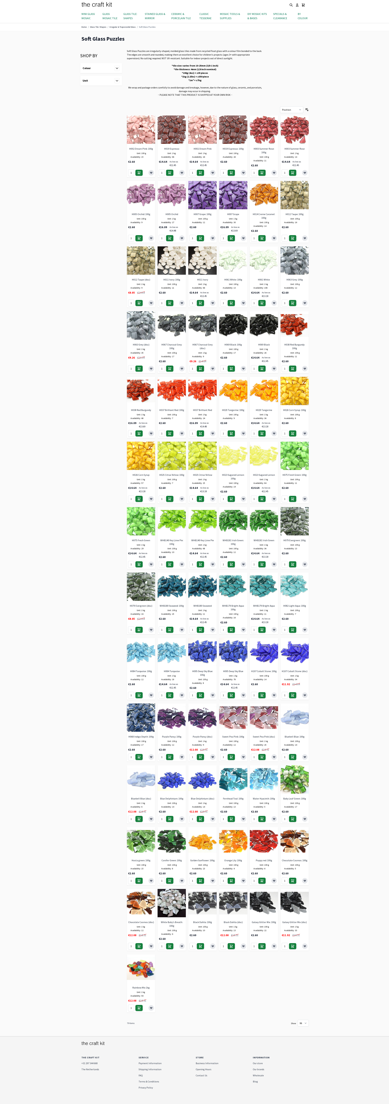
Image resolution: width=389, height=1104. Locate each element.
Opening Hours (203, 1069)
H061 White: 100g (233, 279)
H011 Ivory (202, 279)
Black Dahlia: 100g (202, 922)
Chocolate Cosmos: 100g (294, 860)
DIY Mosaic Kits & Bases (257, 16)
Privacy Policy (146, 1087)
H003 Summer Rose (294, 148)
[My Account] (297, 5)
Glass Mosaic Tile (109, 16)
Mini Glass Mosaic (88, 16)
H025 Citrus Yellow (202, 474)
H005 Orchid (171, 214)
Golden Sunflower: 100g (202, 860)
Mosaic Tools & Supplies (230, 16)
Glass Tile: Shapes (130, 16)
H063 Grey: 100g (294, 279)
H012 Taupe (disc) (141, 279)
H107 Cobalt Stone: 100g (264, 671)
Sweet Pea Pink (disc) (264, 736)
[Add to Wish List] (151, 172)
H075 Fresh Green (141, 540)
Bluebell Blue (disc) (141, 798)
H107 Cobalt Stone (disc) (294, 671)
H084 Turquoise (172, 671)
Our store (258, 1063)
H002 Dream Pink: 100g (141, 148)
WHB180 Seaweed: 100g (172, 605)
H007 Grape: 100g (203, 214)
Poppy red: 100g (264, 860)
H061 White (264, 279)
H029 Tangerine (264, 410)
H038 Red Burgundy (141, 410)
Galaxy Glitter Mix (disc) (294, 922)
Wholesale (258, 1075)
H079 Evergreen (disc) (141, 605)
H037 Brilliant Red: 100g (171, 410)
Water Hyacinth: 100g (264, 798)
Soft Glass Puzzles (147, 27)
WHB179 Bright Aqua (264, 605)
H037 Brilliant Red (202, 410)
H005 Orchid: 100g (141, 214)
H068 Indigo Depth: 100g (141, 736)
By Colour (303, 16)
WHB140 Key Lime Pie (202, 540)
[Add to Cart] (139, 173)
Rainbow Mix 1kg (141, 987)
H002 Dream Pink (203, 148)
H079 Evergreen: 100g (294, 540)
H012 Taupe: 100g (295, 214)
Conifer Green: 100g (172, 860)
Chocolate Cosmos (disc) (141, 922)
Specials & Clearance (280, 16)
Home (84, 27)
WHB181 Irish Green (264, 540)
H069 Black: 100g (233, 344)
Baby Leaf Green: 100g (294, 798)
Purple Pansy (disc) (202, 736)
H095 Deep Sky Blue (233, 671)
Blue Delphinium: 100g (171, 798)
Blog (255, 1081)
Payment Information (150, 1063)
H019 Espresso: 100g (233, 148)
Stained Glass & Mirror (155, 16)
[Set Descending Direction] (307, 110)
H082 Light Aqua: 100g (294, 605)
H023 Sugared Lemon (264, 474)
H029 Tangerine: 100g (233, 410)
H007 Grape (233, 214)
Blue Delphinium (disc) (202, 798)
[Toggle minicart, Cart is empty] (303, 5)
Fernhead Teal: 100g (233, 798)
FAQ (141, 1075)
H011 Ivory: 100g (171, 279)
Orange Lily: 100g (233, 860)
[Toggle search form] (291, 5)
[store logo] (100, 5)
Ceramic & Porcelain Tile (181, 16)
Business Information (207, 1063)
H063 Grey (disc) (141, 344)
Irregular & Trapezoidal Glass (123, 27)
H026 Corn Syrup (141, 474)
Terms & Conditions (149, 1081)
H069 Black (264, 344)
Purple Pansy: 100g (171, 736)
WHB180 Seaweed (202, 605)
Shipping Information (150, 1069)
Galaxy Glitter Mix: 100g (264, 922)
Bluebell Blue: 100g (295, 736)
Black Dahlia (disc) (233, 922)
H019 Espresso (171, 148)
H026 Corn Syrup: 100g (294, 410)
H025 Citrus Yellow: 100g (171, 474)
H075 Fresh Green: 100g (294, 474)
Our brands (258, 1069)
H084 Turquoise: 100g (141, 671)
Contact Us (201, 1075)
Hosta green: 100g (141, 860)
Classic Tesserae (205, 16)
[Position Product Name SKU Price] (291, 109)
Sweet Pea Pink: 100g (233, 736)
